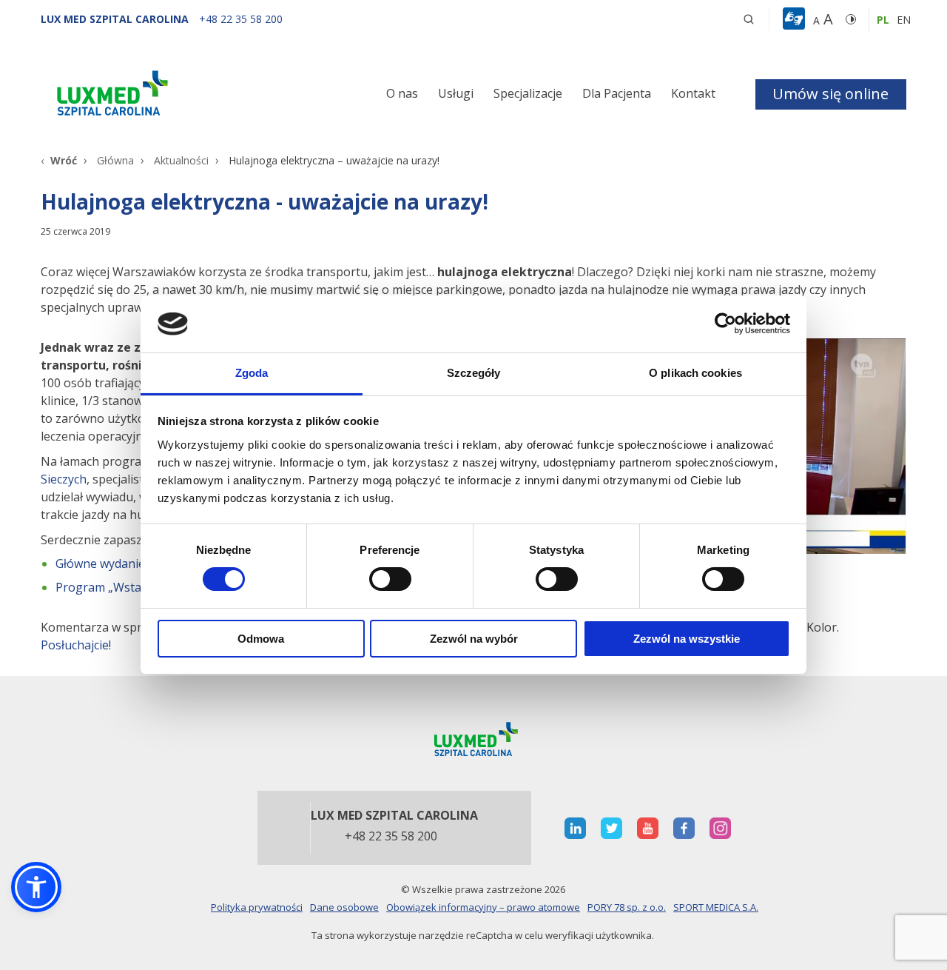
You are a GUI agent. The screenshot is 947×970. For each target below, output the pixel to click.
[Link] (177, 96)
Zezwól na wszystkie (686, 638)
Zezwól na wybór (474, 638)
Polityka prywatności (257, 907)
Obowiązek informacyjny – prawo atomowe (483, 907)
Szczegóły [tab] (474, 373)
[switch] (390, 579)
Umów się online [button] (830, 94)
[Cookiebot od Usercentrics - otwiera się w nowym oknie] (725, 323)
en (904, 19)
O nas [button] (402, 93)
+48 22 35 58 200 (391, 836)
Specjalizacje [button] (527, 93)
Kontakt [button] (693, 93)
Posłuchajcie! (76, 645)
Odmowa (260, 638)
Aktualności (181, 160)
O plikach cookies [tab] (695, 373)
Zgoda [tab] (252, 373)
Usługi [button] (456, 93)
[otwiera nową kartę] (575, 828)
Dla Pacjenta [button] (616, 93)
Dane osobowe (344, 907)
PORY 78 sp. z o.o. (626, 907)
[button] (749, 19)
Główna (115, 160)
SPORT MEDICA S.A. (715, 907)
